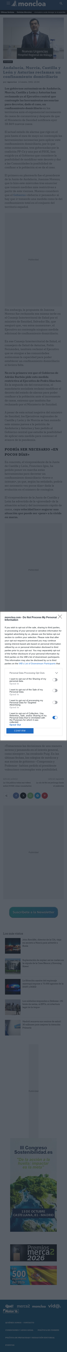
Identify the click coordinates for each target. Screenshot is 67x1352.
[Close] (61, 618)
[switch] (55, 679)
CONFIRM (20, 731)
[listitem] (33, 673)
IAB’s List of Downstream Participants (37, 663)
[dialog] (33, 676)
